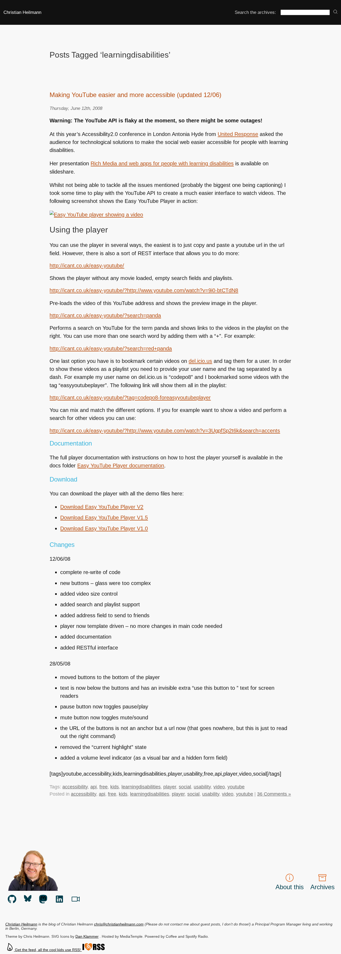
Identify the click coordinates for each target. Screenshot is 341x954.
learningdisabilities (141, 786)
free (103, 786)
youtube (236, 786)
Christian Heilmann (22, 12)
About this (289, 887)
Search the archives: (255, 12)
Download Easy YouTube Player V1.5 (104, 517)
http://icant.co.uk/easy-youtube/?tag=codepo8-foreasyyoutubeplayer (130, 397)
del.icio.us (200, 361)
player (169, 786)
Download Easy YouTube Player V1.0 (104, 528)
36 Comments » (274, 794)
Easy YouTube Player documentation (120, 465)
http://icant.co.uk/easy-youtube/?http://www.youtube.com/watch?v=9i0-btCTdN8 (144, 290)
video (219, 786)
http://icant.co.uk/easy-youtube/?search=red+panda (111, 348)
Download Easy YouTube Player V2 (101, 507)
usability (202, 786)
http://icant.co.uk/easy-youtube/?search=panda (105, 315)
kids (114, 786)
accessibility (75, 786)
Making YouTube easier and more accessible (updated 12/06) (135, 94)
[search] (335, 12)
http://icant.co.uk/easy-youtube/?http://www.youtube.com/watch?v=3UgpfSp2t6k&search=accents (165, 431)
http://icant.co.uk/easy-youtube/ (87, 265)
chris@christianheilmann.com (119, 924)
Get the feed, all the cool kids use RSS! (48, 950)
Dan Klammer (87, 936)
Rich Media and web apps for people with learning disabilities (162, 163)
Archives (322, 887)
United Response (238, 134)
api (93, 786)
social (185, 786)
